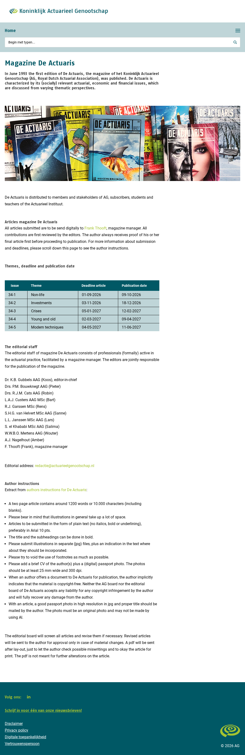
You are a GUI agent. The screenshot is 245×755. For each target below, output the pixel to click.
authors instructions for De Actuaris (56, 490)
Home (10, 30)
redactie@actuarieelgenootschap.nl (64, 465)
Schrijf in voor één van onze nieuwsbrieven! (43, 710)
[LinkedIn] (28, 696)
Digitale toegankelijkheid (25, 737)
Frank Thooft (95, 228)
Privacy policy (16, 730)
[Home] (230, 739)
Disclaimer (14, 723)
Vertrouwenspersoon (22, 743)
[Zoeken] (235, 42)
